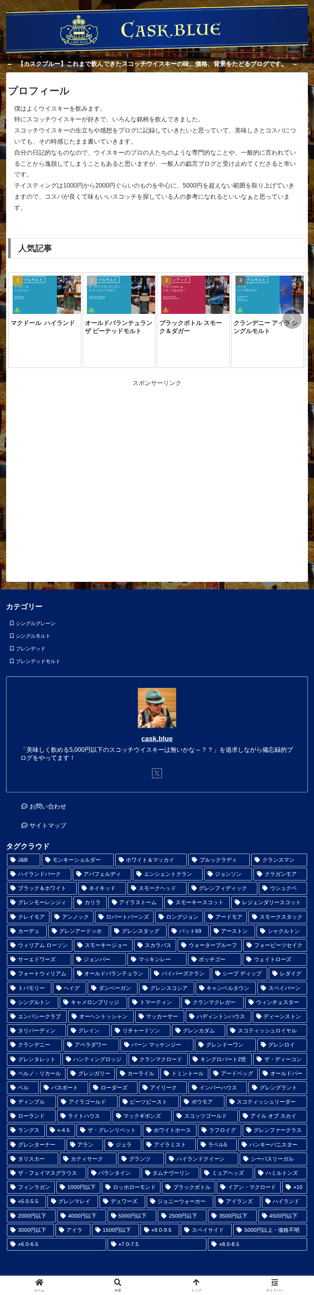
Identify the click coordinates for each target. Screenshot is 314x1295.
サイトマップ (47, 825)
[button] (292, 319)
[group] (44, 320)
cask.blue (157, 739)
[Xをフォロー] (157, 773)
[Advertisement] (157, 478)
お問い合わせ (47, 806)
